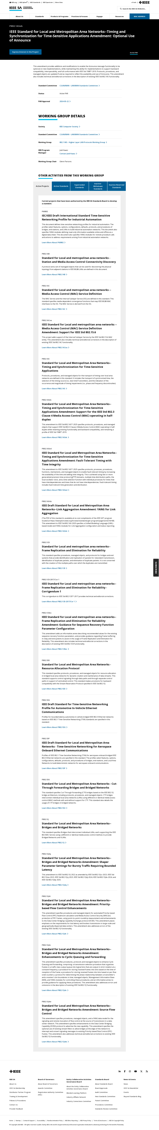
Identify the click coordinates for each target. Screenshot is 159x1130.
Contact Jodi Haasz (67, 153)
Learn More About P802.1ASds (54, 437)
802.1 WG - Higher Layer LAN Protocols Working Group (82, 142)
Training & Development (18, 1096)
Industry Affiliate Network (76, 1097)
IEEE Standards (35, 2)
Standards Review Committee (106, 1109)
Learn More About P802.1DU (53, 808)
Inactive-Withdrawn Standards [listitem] (98, 186)
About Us (12, 1084)
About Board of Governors (48, 1084)
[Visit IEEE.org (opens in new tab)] (15, 1071)
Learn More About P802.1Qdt (54, 934)
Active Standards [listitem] (61, 186)
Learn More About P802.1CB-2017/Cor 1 (58, 601)
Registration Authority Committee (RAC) (50, 1093)
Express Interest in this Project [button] (25, 52)
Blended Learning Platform (76, 1093)
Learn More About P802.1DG (54, 727)
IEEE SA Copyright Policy (116, 1120)
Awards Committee (45, 1088)
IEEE (23, 2)
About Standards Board (103, 1084)
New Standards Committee (105, 1096)
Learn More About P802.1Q (53, 842)
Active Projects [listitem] (42, 186)
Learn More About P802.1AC (53, 309)
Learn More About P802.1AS (53, 388)
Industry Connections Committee (79, 1101)
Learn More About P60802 (53, 242)
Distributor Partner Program (20, 1092)
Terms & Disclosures (100, 1120)
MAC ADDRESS (139, 16)
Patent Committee (102, 1100)
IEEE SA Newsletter (131, 1088)
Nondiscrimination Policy (55, 1120)
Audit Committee (101, 1092)
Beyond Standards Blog (132, 1096)
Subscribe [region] (156, 568)
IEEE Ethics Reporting (71, 1120)
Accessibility (41, 1120)
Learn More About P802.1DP (53, 768)
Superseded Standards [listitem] (79, 186)
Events (126, 1092)
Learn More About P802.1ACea (54, 347)
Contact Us (13, 1105)
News (126, 1084)
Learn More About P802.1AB (53, 274)
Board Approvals (101, 1088)
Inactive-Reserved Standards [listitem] (116, 186)
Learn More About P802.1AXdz (54, 531)
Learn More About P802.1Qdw (54, 1041)
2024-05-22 (64, 101)
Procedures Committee (104, 1105)
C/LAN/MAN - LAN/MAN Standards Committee (79, 85)
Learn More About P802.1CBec (54, 649)
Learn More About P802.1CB (53, 568)
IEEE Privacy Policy (85, 1120)
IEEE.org (14, 2)
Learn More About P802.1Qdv (54, 990)
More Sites (59, 2)
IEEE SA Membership (17, 1088)
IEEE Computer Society (69, 126)
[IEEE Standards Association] (21, 9)
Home (11, 1120)
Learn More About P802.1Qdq (54, 885)
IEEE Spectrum (48, 2)
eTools (134, 2)
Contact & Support (29, 1120)
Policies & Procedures (17, 1100)
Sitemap (18, 1120)
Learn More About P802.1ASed (54, 490)
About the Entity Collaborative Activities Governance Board (78, 1087)
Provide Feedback (16, 1109)
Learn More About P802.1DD (53, 689)
